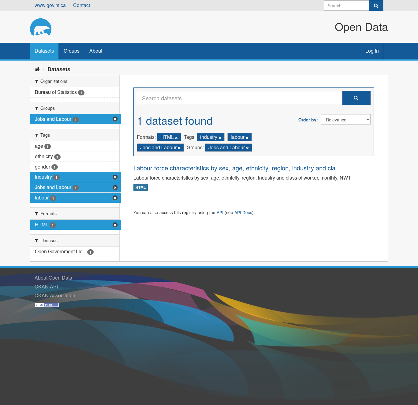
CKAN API (46, 286)
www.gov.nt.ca (50, 5)
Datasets (44, 50)
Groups (72, 50)
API (220, 212)
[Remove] (176, 137)
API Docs (243, 212)
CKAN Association (55, 295)
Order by (307, 120)
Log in (372, 50)
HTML (141, 187)
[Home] (37, 69)
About (95, 50)
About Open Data (53, 277)
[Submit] (376, 5)
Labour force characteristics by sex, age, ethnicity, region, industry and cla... (237, 167)
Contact (81, 5)
